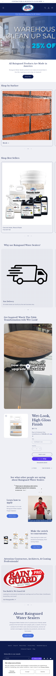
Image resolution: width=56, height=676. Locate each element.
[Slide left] (24, 148)
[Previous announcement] (2, 1)
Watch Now (12, 516)
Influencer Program (26, 649)
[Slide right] (31, 148)
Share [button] (35, 468)
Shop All (15, 645)
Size (33, 438)
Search (10, 645)
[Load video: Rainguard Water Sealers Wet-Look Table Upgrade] (28, 366)
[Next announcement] (53, 1)
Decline (43, 671)
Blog (34, 649)
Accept (27, 671)
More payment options (42, 462)
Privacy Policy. (45, 667)
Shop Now (28, 76)
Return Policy (22, 645)
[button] (3, 8)
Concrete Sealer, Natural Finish (12, 227)
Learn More (36, 547)
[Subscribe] (28, 658)
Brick (5, 143)
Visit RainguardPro (8, 599)
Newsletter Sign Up (42, 645)
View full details (46, 468)
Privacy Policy (31, 645)
